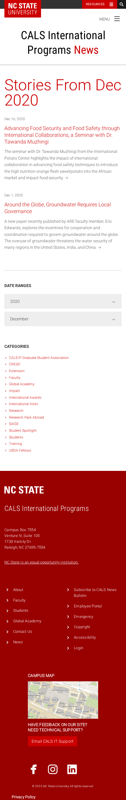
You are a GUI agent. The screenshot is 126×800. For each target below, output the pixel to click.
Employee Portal (88, 606)
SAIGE (14, 424)
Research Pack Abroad (26, 417)
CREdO (14, 364)
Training (15, 444)
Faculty (15, 378)
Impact (14, 391)
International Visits (23, 404)
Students (16, 437)
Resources (95, 4)
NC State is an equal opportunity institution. (41, 562)
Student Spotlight (23, 430)
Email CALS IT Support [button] (53, 741)
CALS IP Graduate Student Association (39, 358)
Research (16, 411)
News (18, 642)
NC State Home (26, 4)
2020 (15, 301)
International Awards (25, 397)
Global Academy (22, 384)
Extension (17, 371)
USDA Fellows (20, 450)
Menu (109, 18)
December (19, 319)
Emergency (83, 616)
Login (78, 648)
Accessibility (85, 637)
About (18, 590)
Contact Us (23, 631)
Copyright (82, 627)
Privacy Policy (24, 797)
